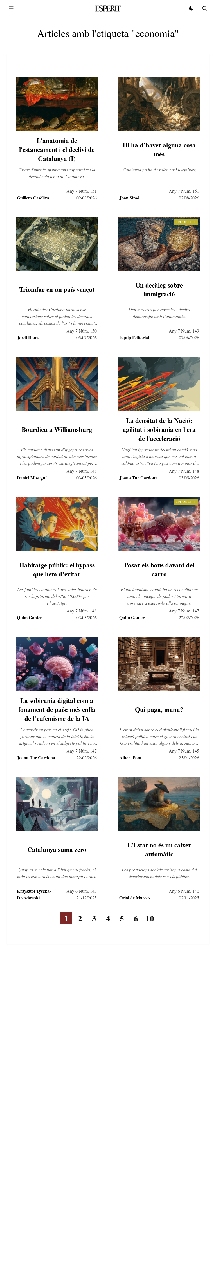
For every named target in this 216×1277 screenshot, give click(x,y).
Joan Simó (129, 197)
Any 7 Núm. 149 (184, 331)
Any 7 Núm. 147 (184, 611)
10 (150, 918)
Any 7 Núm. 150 (81, 331)
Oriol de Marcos (134, 897)
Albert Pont (130, 757)
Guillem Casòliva (33, 197)
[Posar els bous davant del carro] (159, 524)
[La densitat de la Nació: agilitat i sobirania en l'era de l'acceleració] (159, 384)
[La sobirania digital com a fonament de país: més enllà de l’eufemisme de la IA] (57, 664)
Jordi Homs (28, 337)
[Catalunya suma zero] (57, 804)
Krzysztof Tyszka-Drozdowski (34, 894)
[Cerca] (205, 8)
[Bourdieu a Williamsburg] (57, 384)
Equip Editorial (134, 337)
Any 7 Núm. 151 (81, 191)
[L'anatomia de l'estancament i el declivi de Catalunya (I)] (57, 104)
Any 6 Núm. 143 (81, 891)
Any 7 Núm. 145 (184, 751)
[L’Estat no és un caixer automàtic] (159, 804)
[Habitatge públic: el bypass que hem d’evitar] (57, 524)
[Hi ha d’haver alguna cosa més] (159, 104)
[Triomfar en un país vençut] (57, 244)
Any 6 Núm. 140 (184, 891)
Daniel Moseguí (31, 477)
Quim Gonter (29, 617)
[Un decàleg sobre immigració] (159, 244)
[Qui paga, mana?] (159, 664)
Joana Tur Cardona (138, 477)
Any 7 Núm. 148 (81, 471)
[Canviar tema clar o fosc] (191, 8)
